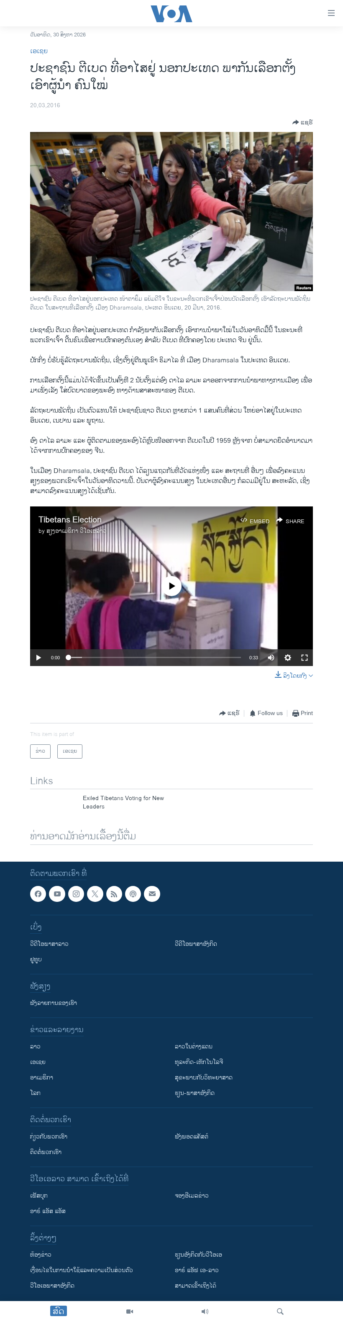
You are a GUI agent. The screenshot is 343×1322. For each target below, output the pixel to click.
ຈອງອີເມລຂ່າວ (192, 1196)
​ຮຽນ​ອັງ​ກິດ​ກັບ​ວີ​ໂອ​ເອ (198, 1255)
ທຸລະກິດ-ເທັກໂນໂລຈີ (199, 1062)
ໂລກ (35, 1093)
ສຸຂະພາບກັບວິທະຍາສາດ (204, 1078)
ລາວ (35, 1047)
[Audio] (205, 1311)
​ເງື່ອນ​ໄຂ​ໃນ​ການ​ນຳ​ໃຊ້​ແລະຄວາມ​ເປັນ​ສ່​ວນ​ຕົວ (81, 1270)
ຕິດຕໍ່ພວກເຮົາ (45, 1152)
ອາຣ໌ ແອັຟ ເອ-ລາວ (197, 1270)
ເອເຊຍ (39, 51)
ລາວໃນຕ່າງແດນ (193, 1047)
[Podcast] (133, 894)
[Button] (302, 122)
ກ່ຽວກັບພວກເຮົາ (48, 1137)
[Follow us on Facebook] (38, 894)
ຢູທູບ (36, 959)
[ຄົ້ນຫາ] (280, 1311)
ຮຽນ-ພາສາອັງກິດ (195, 1093)
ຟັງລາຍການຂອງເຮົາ (53, 1003)
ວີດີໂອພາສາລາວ (49, 944)
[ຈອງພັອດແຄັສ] (152, 894)
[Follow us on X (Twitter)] (95, 894)
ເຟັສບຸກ (39, 1196)
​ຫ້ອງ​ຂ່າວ (40, 1255)
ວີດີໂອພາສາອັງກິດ (196, 944)
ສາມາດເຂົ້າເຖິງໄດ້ (195, 1286)
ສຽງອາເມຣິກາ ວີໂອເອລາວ (76, 531)
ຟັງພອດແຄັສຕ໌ (191, 1137)
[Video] (129, 1311)
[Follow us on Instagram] (76, 894)
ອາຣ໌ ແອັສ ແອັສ (48, 1211)
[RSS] (114, 894)
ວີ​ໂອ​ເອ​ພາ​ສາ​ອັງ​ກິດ (52, 1286)
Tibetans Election (70, 520)
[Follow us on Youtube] (57, 894)
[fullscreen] (304, 657)
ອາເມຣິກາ (41, 1078)
